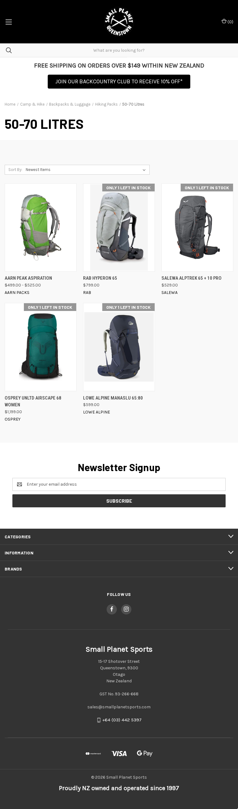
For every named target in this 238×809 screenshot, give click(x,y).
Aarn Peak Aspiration (28, 278)
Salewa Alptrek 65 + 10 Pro (191, 278)
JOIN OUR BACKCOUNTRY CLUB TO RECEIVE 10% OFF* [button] (119, 81)
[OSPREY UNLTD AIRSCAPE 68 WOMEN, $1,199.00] (40, 347)
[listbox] (87, 169)
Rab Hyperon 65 (100, 278)
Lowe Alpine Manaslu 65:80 (113, 398)
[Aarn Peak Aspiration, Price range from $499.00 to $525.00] (40, 227)
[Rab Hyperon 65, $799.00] (119, 227)
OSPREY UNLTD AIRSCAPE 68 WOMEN (33, 401)
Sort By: (15, 169)
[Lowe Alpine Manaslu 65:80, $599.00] (119, 347)
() (230, 21)
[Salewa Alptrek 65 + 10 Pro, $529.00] (197, 227)
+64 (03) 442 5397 (122, 720)
